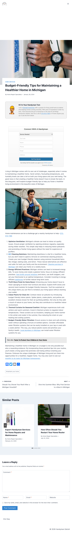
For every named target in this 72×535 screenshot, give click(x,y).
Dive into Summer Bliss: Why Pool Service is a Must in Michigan (54, 384)
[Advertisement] (36, 21)
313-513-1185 (45, 113)
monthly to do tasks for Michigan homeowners (22, 358)
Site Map (6, 519)
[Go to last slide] (5, 425)
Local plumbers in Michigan (30, 330)
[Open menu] (68, 3)
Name (6, 497)
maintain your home (12, 371)
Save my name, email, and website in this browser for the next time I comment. (31, 503)
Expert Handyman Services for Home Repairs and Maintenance (17, 432)
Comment (7, 472)
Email (29, 497)
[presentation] (18, 414)
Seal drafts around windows (27, 274)
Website (53, 497)
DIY (9, 254)
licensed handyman (29, 107)
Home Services (10, 82)
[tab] (32, 448)
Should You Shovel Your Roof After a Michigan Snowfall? (16, 384)
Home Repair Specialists (14, 94)
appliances (19, 279)
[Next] (66, 425)
